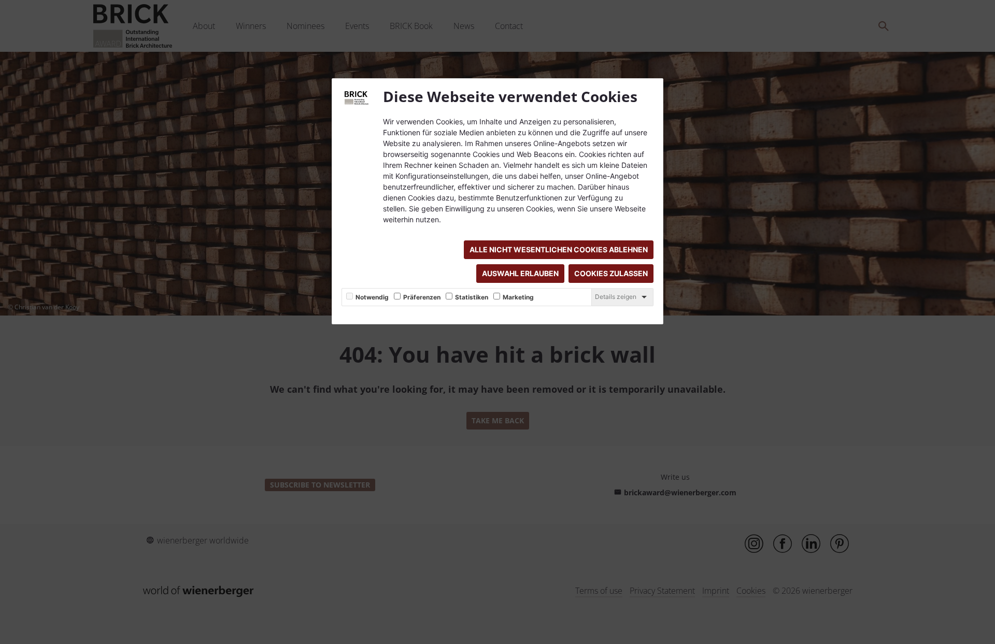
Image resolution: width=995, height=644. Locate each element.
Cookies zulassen (611, 273)
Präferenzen (421, 297)
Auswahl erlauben (520, 273)
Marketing (518, 297)
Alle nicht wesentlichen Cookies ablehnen (559, 249)
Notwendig (372, 297)
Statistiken (471, 297)
